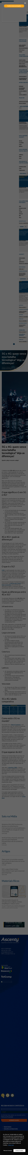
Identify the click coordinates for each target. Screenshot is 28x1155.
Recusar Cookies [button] (8, 1150)
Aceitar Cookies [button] (19, 1150)
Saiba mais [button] (11, 1145)
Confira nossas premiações (14, 6)
